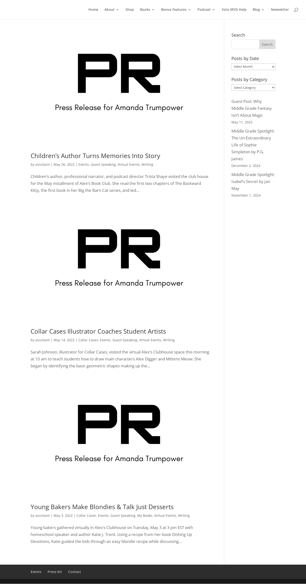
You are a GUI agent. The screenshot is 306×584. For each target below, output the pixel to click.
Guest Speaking (103, 164)
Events (83, 164)
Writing (147, 164)
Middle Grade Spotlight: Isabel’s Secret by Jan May (253, 181)
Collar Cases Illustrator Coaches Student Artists (98, 331)
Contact (74, 571)
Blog (256, 10)
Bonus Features (173, 10)
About (109, 10)
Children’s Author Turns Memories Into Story (95, 155)
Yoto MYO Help (234, 10)
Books (145, 10)
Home (93, 10)
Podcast (204, 10)
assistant (42, 164)
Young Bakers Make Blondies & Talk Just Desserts (102, 506)
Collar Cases (88, 340)
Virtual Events (129, 164)
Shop (130, 10)
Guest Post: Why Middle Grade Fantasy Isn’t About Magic (251, 108)
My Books (144, 515)
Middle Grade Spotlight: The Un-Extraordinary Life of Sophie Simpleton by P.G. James (253, 144)
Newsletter (280, 10)
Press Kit (55, 571)
